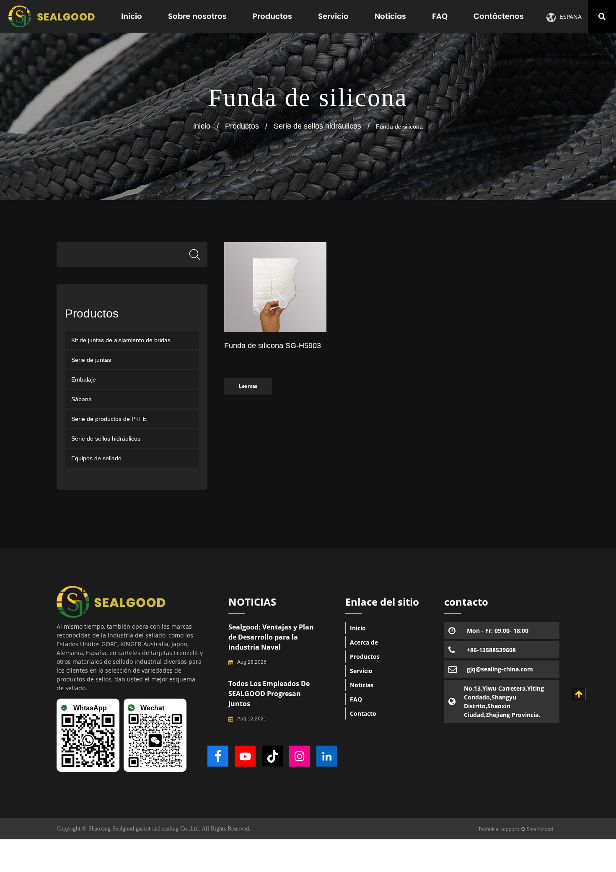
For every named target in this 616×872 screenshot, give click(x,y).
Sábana (81, 399)
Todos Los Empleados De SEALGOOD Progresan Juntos (269, 693)
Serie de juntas (91, 359)
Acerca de (364, 642)
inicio (201, 126)
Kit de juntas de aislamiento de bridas (121, 340)
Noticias (390, 16)
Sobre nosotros (197, 16)
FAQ (440, 16)
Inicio (131, 16)
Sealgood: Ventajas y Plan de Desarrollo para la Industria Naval (271, 637)
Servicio (333, 16)
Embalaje (83, 379)
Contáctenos (499, 16)
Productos (272, 16)
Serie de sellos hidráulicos (317, 126)
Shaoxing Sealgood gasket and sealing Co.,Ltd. (144, 829)
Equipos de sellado (96, 458)
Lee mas (248, 386)
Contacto (363, 713)
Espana (571, 17)
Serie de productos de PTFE (109, 418)
